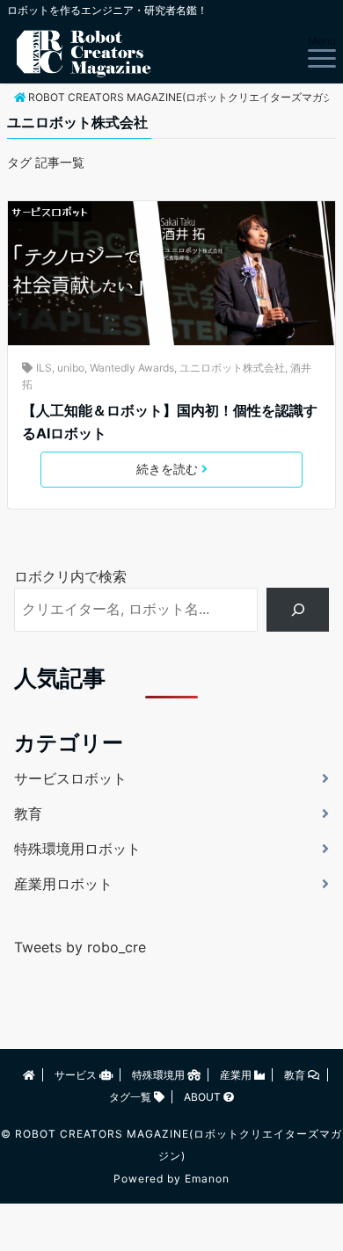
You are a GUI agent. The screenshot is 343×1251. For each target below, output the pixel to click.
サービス (77, 1074)
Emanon (207, 1178)
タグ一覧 (131, 1096)
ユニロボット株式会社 (232, 367)
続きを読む (167, 468)
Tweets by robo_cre (80, 947)
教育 (28, 813)
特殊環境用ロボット (77, 848)
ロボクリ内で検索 (70, 576)
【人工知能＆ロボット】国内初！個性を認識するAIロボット (169, 421)
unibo (70, 367)
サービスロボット (49, 211)
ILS (44, 367)
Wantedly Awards (132, 367)
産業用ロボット (63, 884)
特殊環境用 (159, 1074)
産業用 (237, 1074)
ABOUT (203, 1096)
